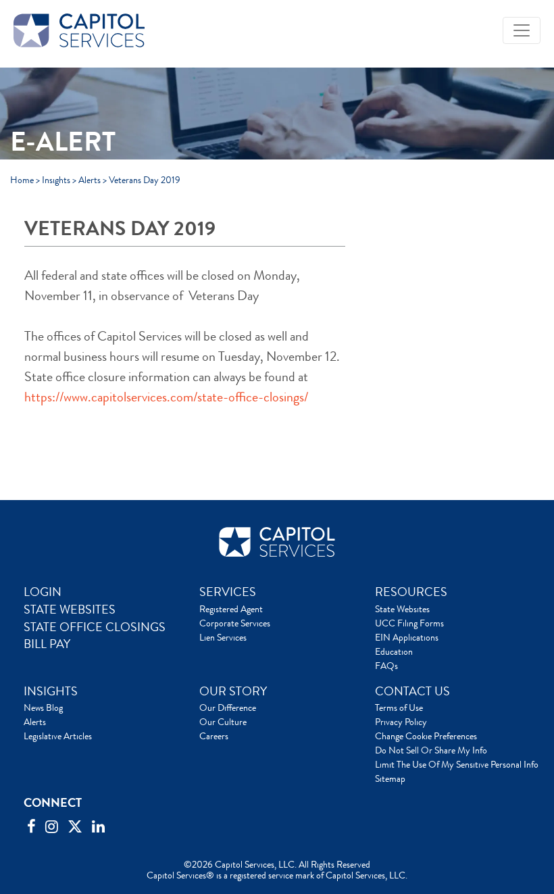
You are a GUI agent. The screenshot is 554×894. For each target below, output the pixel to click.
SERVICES (227, 592)
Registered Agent (231, 609)
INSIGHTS (51, 691)
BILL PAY (47, 644)
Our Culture (223, 721)
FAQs (386, 665)
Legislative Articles (58, 736)
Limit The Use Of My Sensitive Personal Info (456, 764)
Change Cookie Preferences (426, 736)
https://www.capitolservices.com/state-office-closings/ (166, 397)
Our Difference (227, 707)
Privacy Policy (401, 721)
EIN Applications (406, 637)
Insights (56, 180)
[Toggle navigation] (521, 30)
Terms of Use (399, 707)
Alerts (89, 180)
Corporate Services (234, 623)
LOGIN (42, 592)
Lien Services (223, 637)
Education (394, 651)
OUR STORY (233, 691)
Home (22, 180)
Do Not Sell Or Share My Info (431, 750)
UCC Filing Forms (409, 623)
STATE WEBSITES (70, 609)
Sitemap (390, 778)
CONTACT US (412, 691)
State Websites (402, 609)
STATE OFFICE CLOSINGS (95, 627)
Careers (213, 736)
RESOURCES (411, 592)
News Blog (43, 707)
